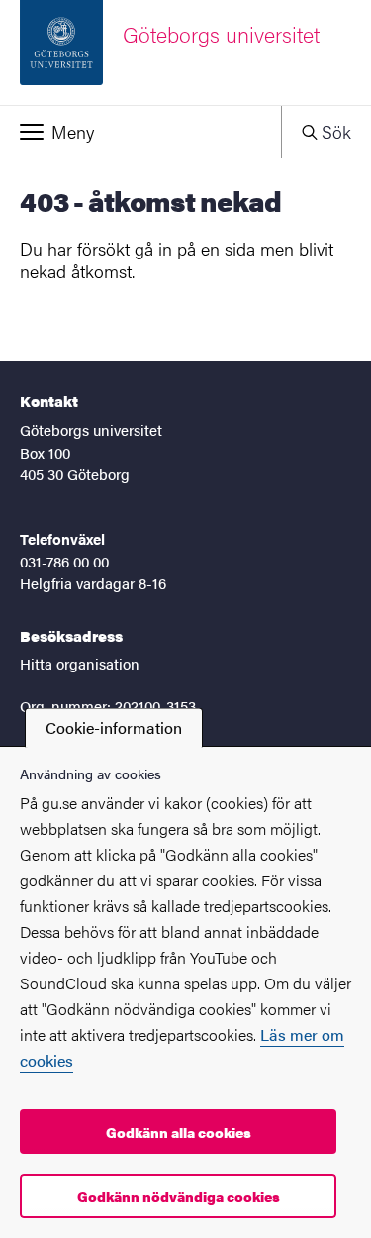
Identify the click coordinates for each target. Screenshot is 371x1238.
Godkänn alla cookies (178, 1132)
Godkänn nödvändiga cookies (178, 1196)
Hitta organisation (79, 663)
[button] (140, 131)
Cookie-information (114, 727)
